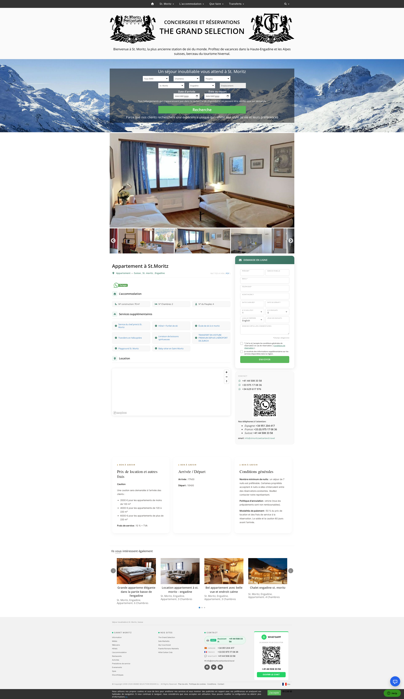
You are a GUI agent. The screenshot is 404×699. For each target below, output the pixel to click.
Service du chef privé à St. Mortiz (130, 326)
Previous (113, 240)
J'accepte (274, 692)
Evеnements (117, 667)
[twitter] (213, 667)
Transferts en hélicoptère (130, 337)
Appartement (123, 273)
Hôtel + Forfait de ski (168, 325)
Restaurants (117, 656)
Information (117, 637)
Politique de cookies (197, 684)
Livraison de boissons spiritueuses (168, 338)
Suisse (137, 273)
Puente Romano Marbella (168, 648)
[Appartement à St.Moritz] (202, 180)
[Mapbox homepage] (120, 413)
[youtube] (220, 667)
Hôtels (114, 648)
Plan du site (183, 684)
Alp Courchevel (164, 645)
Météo (114, 641)
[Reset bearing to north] (226, 381)
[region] (171, 392)
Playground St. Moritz (128, 348)
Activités (115, 660)
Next (290, 240)
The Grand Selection (166, 637)
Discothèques (117, 675)
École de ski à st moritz (209, 325)
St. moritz (148, 273)
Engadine (160, 273)
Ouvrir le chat (271, 674)
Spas (114, 671)
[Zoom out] (226, 376)
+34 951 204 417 (226, 648)
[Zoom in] (226, 372)
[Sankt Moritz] (152, 4)
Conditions (212, 684)
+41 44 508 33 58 (226, 656)
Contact (221, 684)
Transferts (235, 4)
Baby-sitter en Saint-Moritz (171, 348)
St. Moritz (166, 4)
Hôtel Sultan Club (165, 652)
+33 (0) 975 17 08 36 (228, 652)
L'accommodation (190, 4)
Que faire (215, 4)
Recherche (202, 109)
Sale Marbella (163, 641)
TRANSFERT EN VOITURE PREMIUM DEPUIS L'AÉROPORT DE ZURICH (213, 338)
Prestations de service (121, 663)
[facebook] (207, 667)
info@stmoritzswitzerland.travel (260, 438)
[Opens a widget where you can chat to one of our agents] (392, 693)
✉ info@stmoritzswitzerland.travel (219, 661)
